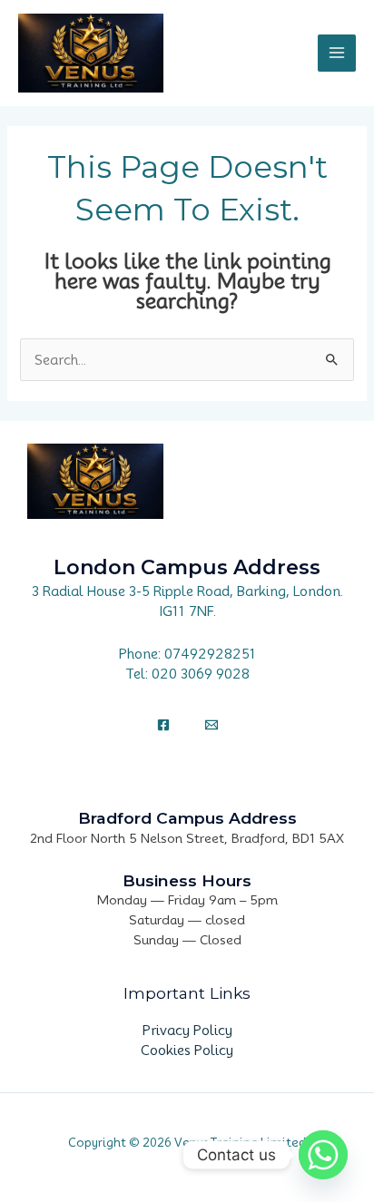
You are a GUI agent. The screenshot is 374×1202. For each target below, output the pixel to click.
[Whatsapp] (323, 1154)
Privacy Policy (187, 1030)
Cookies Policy (187, 1050)
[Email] (211, 725)
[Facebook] (163, 725)
